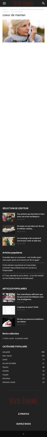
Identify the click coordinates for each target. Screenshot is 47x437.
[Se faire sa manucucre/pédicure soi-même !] (9, 322)
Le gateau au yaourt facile (27, 307)
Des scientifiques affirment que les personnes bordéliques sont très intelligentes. (30, 296)
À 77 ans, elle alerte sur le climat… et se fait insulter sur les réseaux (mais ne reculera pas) (23, 277)
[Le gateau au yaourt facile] (9, 310)
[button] (4, 3)
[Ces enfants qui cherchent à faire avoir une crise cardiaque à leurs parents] (9, 217)
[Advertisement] (23, 68)
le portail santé (21, 338)
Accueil (5, 9)
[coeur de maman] (23, 42)
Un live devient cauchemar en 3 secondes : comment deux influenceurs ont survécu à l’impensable (20, 267)
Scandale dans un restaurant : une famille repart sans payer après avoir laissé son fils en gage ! (22, 258)
